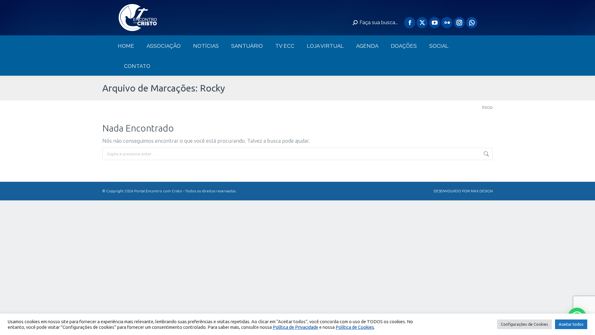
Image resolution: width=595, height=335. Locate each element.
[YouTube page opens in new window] (434, 22)
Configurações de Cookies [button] (524, 324)
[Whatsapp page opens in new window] (471, 22)
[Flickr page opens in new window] (446, 22)
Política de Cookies (355, 327)
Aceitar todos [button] (571, 324)
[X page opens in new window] (422, 22)
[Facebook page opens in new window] (409, 22)
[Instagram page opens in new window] (459, 22)
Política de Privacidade (295, 327)
